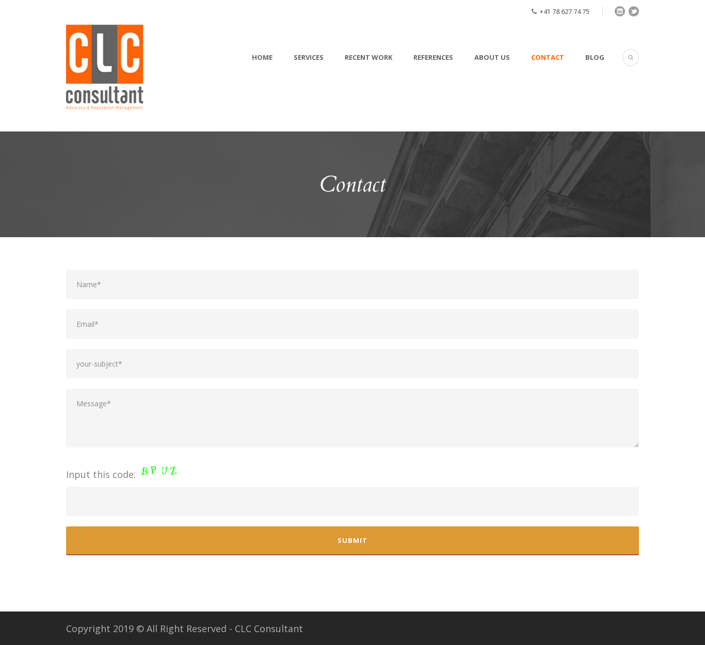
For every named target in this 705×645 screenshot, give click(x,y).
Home (262, 57)
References (433, 57)
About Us (492, 57)
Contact (547, 57)
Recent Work (368, 57)
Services (309, 57)
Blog (594, 57)
